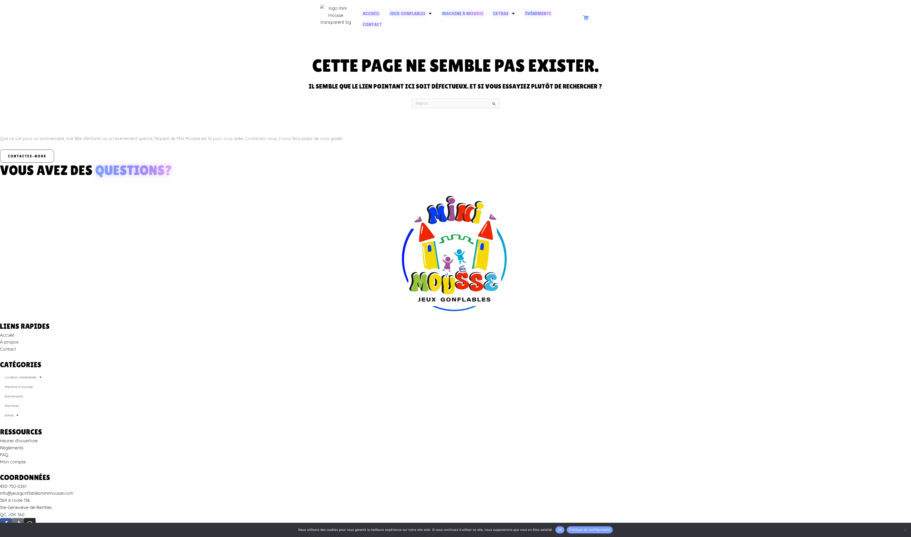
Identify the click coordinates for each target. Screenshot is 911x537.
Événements (538, 13)
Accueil (371, 13)
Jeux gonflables (407, 13)
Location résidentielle (21, 377)
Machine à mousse (462, 13)
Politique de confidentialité (589, 530)
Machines (12, 406)
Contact (372, 24)
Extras (501, 13)
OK (560, 530)
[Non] (905, 530)
